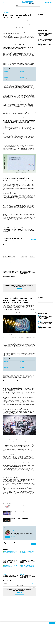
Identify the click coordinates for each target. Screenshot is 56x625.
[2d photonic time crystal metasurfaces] (6, 520)
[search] (5, 2)
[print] (35, 27)
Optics (4, 295)
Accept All (52, 623)
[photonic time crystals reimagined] (6, 507)
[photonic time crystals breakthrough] (6, 513)
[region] (19, 281)
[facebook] (16, 27)
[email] (22, 27)
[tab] (5, 279)
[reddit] (20, 27)
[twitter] (19, 27)
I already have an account (19, 289)
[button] (4, 2)
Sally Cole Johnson (6, 309)
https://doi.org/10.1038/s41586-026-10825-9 (26, 499)
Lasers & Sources (6, 12)
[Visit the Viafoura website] (33, 283)
